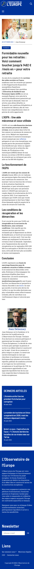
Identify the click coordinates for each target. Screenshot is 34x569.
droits (21, 286)
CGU (3, 555)
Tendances (6, 48)
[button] (31, 4)
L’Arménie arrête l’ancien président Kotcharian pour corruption (14, 399)
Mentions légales (24, 552)
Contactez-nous (13, 555)
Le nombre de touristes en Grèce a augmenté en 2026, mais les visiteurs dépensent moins (17, 415)
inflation (22, 139)
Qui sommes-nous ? (9, 552)
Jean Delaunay (20, 42)
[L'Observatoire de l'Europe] (11, 4)
